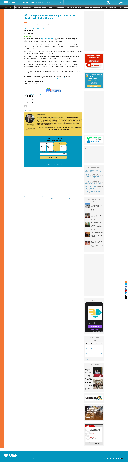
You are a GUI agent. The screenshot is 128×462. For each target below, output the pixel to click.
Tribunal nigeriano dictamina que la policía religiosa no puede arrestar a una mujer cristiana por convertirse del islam (93, 190)
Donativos (59, 2)
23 (94, 353)
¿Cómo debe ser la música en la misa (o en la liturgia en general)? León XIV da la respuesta (97, 215)
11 (98, 348)
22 (91, 353)
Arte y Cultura (46, 28)
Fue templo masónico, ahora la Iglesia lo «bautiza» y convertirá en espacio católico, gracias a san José (93, 185)
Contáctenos (120, 456)
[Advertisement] (53, 184)
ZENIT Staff (38, 28)
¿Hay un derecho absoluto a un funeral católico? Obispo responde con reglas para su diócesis (97, 234)
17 (96, 351)
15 (91, 351)
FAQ (84, 456)
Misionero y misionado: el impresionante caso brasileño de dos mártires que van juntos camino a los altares (97, 244)
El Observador (50, 38)
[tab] (89, 426)
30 (94, 356)
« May (86, 359)
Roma (32, 2)
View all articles (28, 110)
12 (101, 348)
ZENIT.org (43, 38)
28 (89, 356)
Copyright (114, 456)
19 (101, 351)
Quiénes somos (78, 456)
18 (98, 351)
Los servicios (96, 456)
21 (89, 353)
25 (98, 353)
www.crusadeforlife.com (30, 78)
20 (86, 353)
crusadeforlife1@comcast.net (57, 78)
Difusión (102, 456)
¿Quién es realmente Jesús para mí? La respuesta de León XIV (89, 370)
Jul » (89, 359)
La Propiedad (89, 456)
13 (86, 351)
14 (89, 351)
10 (96, 348)
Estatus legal (108, 456)
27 (86, 356)
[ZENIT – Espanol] (12, 2)
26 (101, 353)
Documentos (50, 2)
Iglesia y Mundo (40, 2)
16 (94, 351)
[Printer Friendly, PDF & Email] (27, 36)
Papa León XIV (25, 2)
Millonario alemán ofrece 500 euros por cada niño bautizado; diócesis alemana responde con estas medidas (58, 7)
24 (96, 353)
